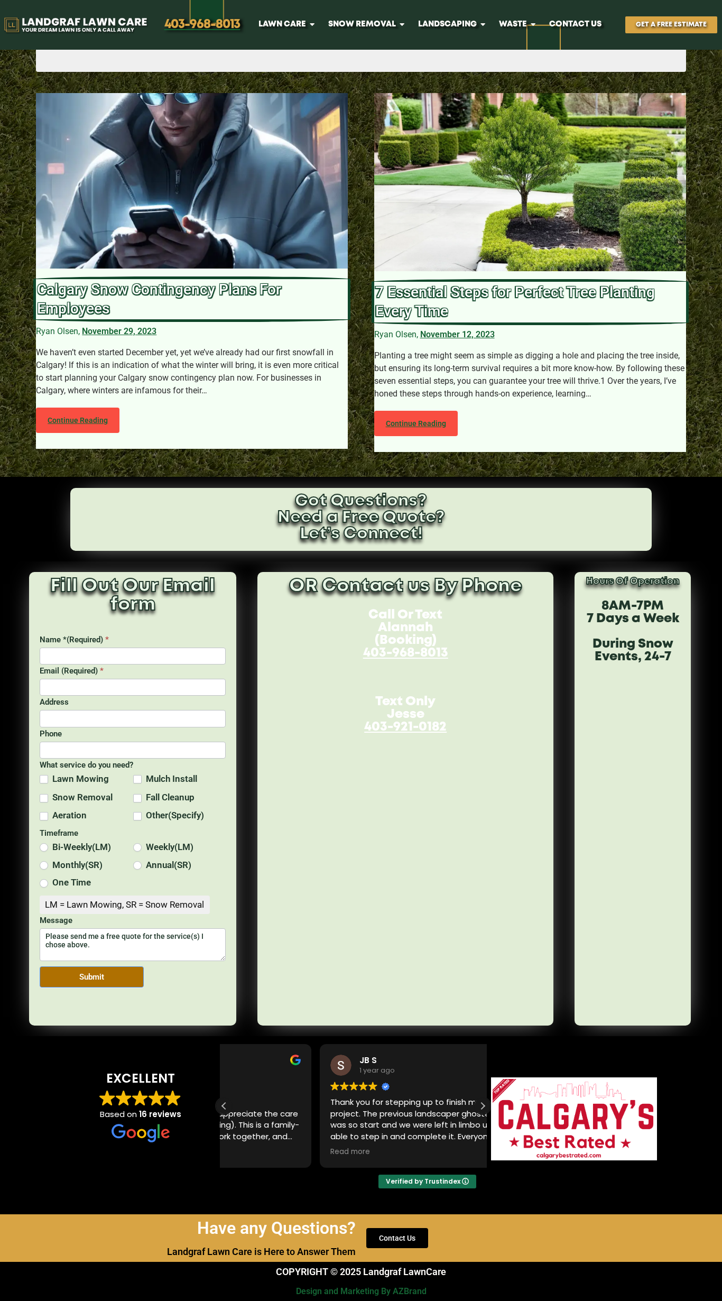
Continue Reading (78, 420)
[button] (482, 1106)
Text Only (405, 714)
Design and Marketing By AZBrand (361, 1291)
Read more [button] (254, 1152)
